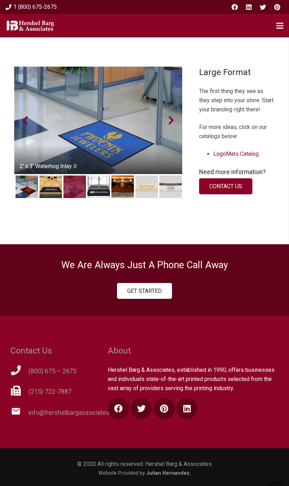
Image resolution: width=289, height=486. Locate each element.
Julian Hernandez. (168, 473)
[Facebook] (234, 7)
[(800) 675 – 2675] (20, 371)
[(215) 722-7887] (20, 391)
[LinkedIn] (248, 7)
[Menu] (280, 26)
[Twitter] (263, 7)
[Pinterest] (277, 7)
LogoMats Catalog (236, 153)
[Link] (30, 25)
